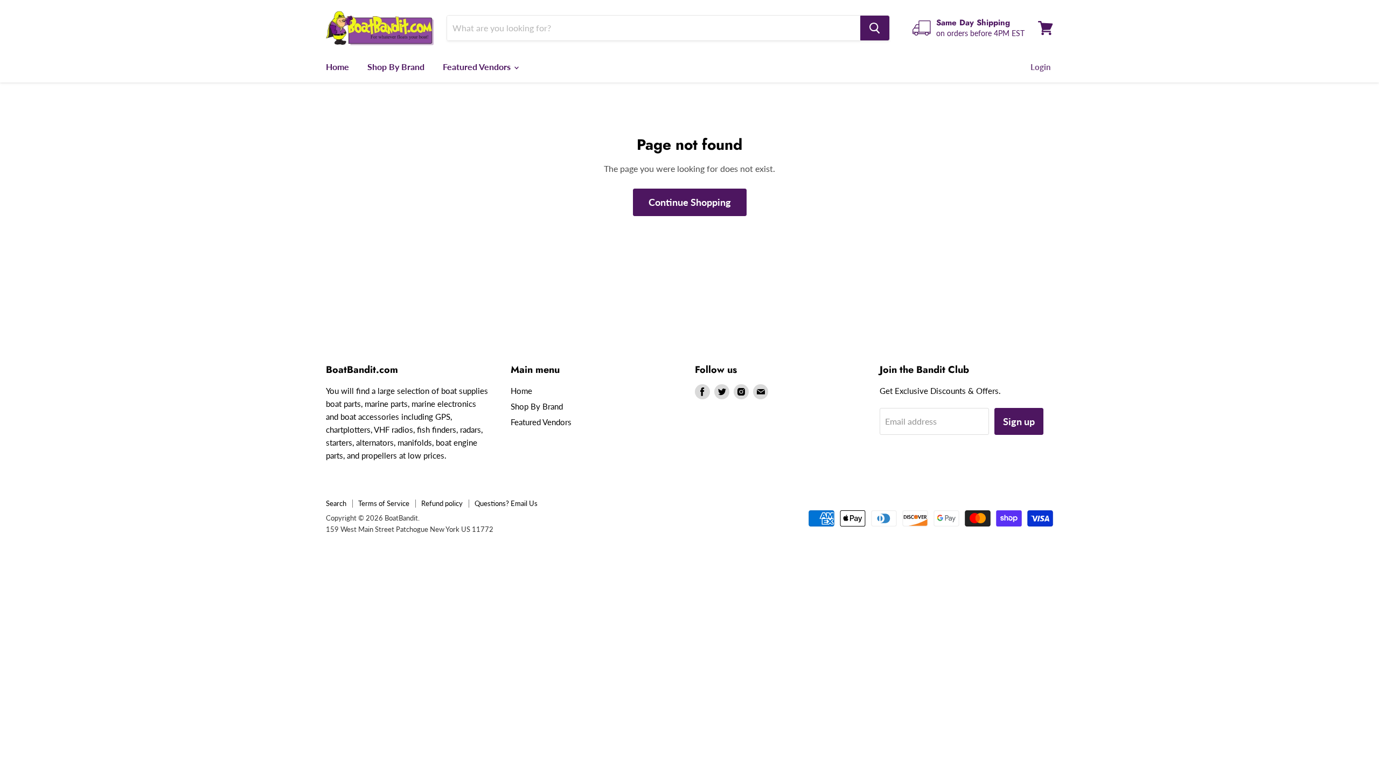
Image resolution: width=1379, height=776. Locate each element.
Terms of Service (383, 503)
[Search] (874, 28)
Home (337, 66)
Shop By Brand (395, 66)
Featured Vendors (478, 66)
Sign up (1019, 421)
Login (1040, 67)
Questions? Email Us (506, 503)
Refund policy (442, 503)
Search (336, 503)
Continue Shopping (690, 202)
